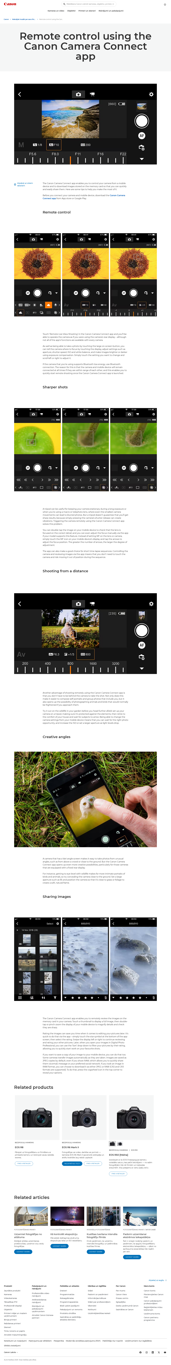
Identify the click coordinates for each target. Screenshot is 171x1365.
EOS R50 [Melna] (118, 1155)
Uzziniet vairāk (23, 1252)
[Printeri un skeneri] (97, 11)
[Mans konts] (165, 5)
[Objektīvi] (76, 11)
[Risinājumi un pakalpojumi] (124, 11)
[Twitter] (159, 1352)
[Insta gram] (147, 1352)
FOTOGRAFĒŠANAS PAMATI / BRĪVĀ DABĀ (139, 1230)
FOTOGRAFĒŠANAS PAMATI (25, 1230)
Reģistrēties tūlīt (72, 1163)
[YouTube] (165, 1352)
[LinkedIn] (153, 1352)
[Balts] (120, 1143)
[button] (24, 1163)
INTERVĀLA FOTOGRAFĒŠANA (98, 1230)
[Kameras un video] (65, 11)
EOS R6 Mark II (70, 1147)
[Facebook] (140, 1352)
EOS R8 (19, 1147)
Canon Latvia (10, 1352)
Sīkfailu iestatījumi (12, 1346)
